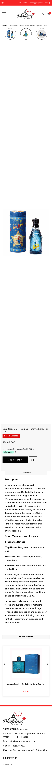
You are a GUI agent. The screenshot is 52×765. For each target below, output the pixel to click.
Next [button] (49, 2)
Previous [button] (2, 2)
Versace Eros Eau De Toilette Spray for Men (26, 684)
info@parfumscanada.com (22, 741)
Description (26, 473)
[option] (10, 34)
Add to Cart (15, 460)
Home (5, 25)
